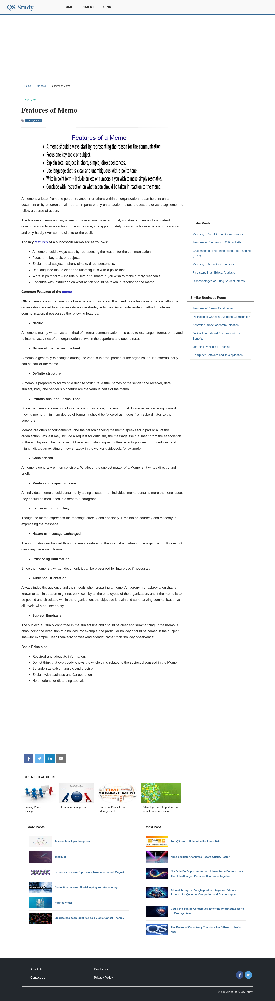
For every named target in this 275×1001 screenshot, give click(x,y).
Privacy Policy (103, 977)
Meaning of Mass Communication (215, 264)
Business (31, 100)
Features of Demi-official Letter (213, 308)
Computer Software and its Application (218, 355)
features (41, 242)
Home (68, 7)
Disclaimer (101, 969)
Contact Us (37, 977)
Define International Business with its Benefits (217, 336)
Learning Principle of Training (211, 346)
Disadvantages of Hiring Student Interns (219, 281)
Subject (87, 7)
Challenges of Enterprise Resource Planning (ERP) (222, 253)
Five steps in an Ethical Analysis (214, 272)
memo (66, 292)
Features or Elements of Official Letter (217, 242)
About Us (36, 969)
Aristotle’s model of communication (216, 325)
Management (34, 120)
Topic (106, 7)
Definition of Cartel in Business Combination (221, 316)
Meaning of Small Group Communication (219, 234)
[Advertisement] (137, 49)
